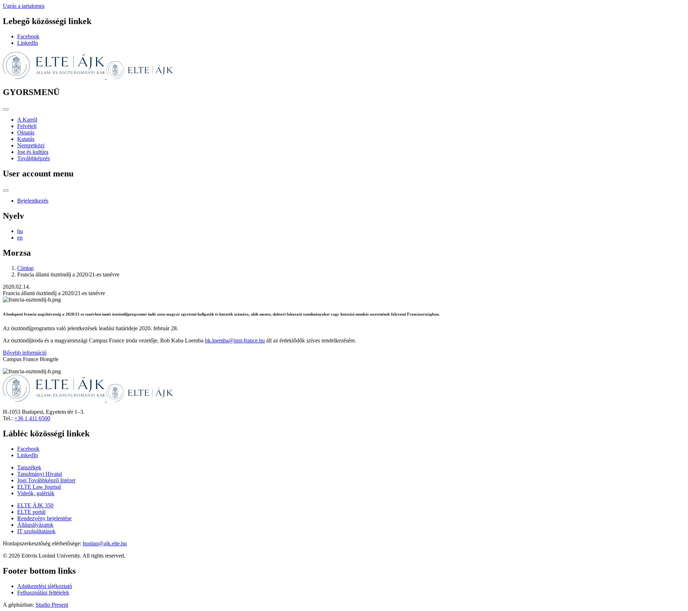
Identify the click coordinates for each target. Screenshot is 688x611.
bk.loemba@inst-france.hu (235, 340)
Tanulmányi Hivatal (39, 474)
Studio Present (51, 605)
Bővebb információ (25, 353)
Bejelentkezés (32, 201)
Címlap (25, 268)
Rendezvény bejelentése (44, 518)
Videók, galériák (35, 493)
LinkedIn (27, 43)
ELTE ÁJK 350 (35, 505)
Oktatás (25, 132)
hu (20, 231)
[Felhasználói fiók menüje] (6, 190)
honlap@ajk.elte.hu (105, 543)
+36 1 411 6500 (32, 418)
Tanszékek (29, 467)
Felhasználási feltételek (43, 592)
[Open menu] (6, 109)
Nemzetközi (30, 145)
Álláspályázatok (35, 525)
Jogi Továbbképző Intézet (46, 480)
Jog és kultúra (32, 152)
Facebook (28, 36)
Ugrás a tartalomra (23, 6)
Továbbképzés (33, 158)
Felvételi (27, 126)
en (20, 238)
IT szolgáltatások (36, 531)
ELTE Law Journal (39, 487)
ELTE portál (31, 512)
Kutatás (25, 139)
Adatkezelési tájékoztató (44, 586)
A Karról (27, 120)
